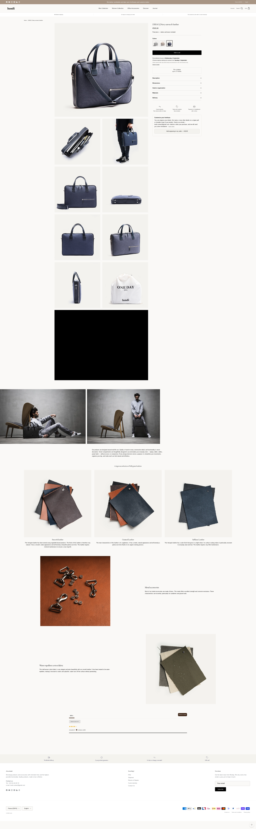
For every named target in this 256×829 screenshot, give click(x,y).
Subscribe (128, 422)
